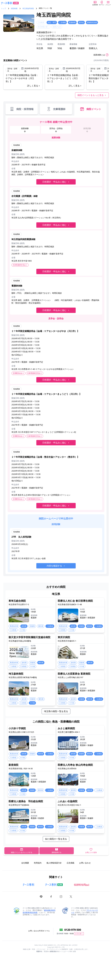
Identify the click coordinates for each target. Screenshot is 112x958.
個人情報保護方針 (54, 863)
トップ (3, 8)
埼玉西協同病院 (28, 8)
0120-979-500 (72, 930)
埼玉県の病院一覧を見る (56, 711)
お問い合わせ (85, 863)
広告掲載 (70, 863)
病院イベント (93, 109)
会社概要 (25, 863)
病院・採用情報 (25, 109)
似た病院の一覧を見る (56, 838)
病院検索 (14, 8)
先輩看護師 (59, 109)
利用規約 (38, 863)
